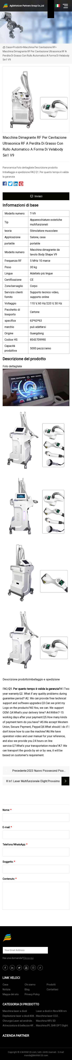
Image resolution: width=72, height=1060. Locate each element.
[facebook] (5, 967)
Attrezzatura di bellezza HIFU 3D (19, 1026)
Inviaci (38, 196)
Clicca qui (28, 958)
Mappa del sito (11, 994)
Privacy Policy (32, 994)
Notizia (6, 989)
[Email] (43, 950)
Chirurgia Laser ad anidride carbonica (17, 1021)
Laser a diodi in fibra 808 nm (51, 1011)
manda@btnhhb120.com (36, 1055)
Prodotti (17, 47)
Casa (9, 47)
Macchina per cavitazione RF (39, 47)
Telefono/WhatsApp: (15, 844)
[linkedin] (12, 967)
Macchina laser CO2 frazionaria (47, 1017)
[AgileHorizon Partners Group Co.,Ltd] (20, 937)
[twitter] (19, 967)
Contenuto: (10, 878)
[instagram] (33, 967)
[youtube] (26, 967)
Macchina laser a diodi (15, 1011)
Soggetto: (9, 861)
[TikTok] (40, 967)
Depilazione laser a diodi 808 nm (18, 1017)
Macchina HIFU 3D (46, 1020)
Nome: (7, 810)
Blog (27, 989)
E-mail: (7, 827)
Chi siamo (30, 984)
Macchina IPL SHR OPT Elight (52, 1025)
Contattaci (52, 989)
